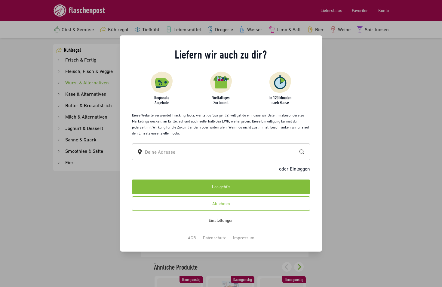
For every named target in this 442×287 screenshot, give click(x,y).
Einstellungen (221, 220)
